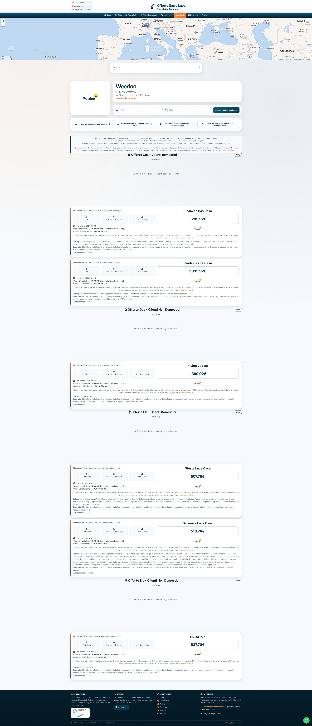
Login (206, 15)
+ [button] (3, 20)
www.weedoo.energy (126, 98)
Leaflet (279, 59)
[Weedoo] (90, 98)
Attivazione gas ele (150, 15)
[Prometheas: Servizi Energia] (121, 707)
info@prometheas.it (227, 150)
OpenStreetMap (299, 59)
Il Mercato (163, 714)
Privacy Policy (230, 723)
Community (167, 15)
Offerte (119, 15)
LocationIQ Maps (288, 59)
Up (239, 155)
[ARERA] (80, 713)
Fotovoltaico (132, 15)
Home (109, 15)
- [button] (3, 24)
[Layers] (308, 21)
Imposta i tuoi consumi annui (226, 110)
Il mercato (194, 15)
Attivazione (164, 704)
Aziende (181, 15)
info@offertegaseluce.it (212, 714)
